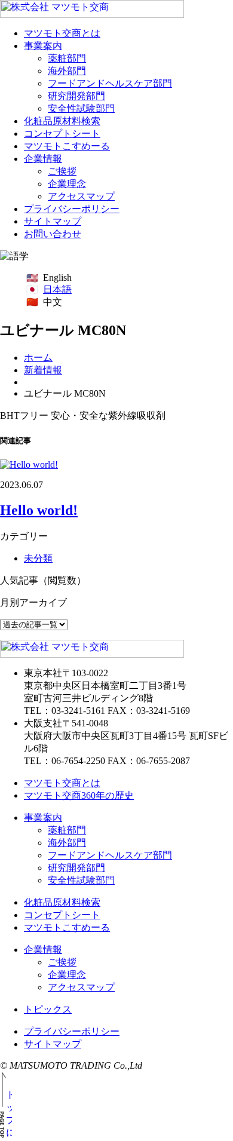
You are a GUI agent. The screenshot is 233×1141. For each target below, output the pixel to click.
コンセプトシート (62, 133)
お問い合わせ (52, 234)
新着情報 (43, 370)
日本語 (57, 289)
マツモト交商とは (62, 33)
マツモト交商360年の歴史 (79, 795)
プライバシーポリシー (71, 209)
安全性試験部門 (81, 108)
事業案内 (43, 46)
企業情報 (43, 159)
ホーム (38, 357)
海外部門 (67, 71)
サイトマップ (52, 221)
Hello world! (39, 510)
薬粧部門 (67, 58)
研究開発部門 (76, 96)
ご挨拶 (62, 171)
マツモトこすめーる (67, 146)
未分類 (38, 558)
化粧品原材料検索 (62, 121)
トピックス (48, 1009)
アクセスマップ (81, 196)
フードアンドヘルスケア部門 (110, 83)
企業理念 (67, 184)
